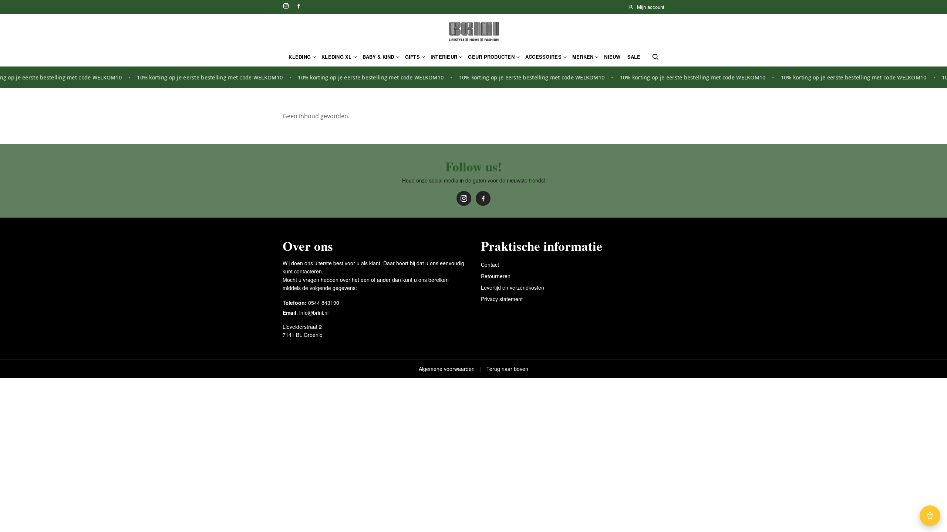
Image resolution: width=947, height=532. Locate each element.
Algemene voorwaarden (447, 368)
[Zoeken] (655, 57)
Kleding (300, 56)
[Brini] (473, 31)
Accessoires (543, 56)
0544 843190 (323, 302)
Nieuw (612, 56)
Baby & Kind (378, 56)
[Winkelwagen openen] (930, 515)
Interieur (444, 56)
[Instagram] (286, 6)
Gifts (412, 56)
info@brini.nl (313, 312)
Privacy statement (502, 299)
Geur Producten (491, 56)
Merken (583, 56)
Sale (634, 56)
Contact (490, 264)
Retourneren (495, 276)
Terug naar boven (507, 368)
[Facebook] (298, 6)
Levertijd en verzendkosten (512, 287)
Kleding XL (336, 56)
